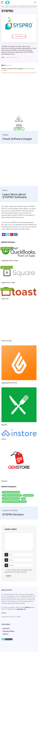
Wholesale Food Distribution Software (14, 501)
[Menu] (2, 2)
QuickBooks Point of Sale (9, 260)
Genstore (4, 481)
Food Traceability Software (11, 498)
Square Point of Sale (8, 282)
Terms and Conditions (8, 631)
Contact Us (27, 607)
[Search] (35, 2)
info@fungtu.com (21, 609)
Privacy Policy (6, 628)
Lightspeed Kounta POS (9, 383)
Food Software (13, 7)
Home (2, 7)
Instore (3, 439)
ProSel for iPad (6, 341)
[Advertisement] (19, 94)
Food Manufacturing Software (12, 495)
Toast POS (5, 299)
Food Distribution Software (24, 7)
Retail (6, 7)
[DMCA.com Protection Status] (7, 639)
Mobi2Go (4, 425)
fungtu (2, 57)
